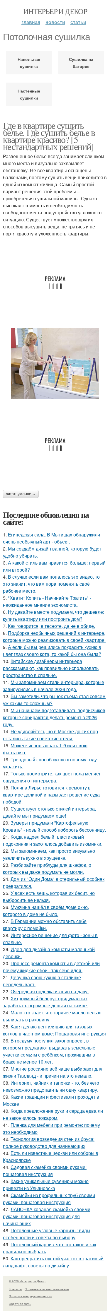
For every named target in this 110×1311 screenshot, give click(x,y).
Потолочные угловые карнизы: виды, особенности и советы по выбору (47, 1234)
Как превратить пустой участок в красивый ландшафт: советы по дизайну (53, 1262)
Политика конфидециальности (30, 1296)
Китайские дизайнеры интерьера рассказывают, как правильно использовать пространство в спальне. (51, 668)
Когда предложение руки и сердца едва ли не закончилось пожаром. (53, 1114)
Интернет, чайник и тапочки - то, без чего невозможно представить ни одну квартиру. (51, 1086)
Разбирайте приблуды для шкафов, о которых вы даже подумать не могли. (47, 868)
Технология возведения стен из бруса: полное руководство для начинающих (48, 1142)
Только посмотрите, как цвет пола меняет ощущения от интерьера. (52, 777)
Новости (55, 22)
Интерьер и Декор (55, 11)
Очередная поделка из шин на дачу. (50, 991)
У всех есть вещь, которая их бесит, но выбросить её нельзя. (49, 896)
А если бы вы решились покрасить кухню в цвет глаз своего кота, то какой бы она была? (52, 650)
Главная (30, 22)
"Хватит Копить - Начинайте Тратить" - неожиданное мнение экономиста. (47, 601)
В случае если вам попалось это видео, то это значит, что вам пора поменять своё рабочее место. (51, 583)
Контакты (15, 1289)
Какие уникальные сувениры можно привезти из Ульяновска (46, 1185)
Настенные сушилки (29, 94)
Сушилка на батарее (81, 62)
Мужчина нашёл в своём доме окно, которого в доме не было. (46, 910)
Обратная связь (20, 1304)
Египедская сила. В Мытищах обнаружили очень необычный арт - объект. (51, 538)
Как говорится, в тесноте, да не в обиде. (51, 626)
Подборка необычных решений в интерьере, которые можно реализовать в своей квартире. (54, 636)
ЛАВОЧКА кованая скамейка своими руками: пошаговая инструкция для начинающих (46, 1216)
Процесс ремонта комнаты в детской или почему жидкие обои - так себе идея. (51, 967)
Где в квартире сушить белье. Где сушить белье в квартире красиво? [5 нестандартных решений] (49, 136)
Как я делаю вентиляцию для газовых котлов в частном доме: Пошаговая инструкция (54, 1030)
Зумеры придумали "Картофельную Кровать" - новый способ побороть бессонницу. (54, 826)
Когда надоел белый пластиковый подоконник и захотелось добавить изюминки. (52, 840)
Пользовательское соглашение (47, 1289)
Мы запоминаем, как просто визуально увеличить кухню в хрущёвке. (49, 854)
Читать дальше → (20, 494)
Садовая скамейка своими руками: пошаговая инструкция (45, 1170)
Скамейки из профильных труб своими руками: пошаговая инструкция (49, 1199)
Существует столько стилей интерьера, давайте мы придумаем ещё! (49, 812)
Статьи (78, 22)
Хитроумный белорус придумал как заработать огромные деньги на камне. (45, 1002)
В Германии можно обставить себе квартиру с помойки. (45, 924)
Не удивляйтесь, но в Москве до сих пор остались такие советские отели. (50, 735)
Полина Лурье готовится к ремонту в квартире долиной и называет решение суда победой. (51, 794)
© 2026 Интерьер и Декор (27, 1281)
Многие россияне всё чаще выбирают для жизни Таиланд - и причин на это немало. (52, 1072)
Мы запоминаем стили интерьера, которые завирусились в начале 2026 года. (53, 686)
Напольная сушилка (29, 62)
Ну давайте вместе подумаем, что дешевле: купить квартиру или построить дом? (53, 615)
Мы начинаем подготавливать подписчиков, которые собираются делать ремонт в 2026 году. (54, 717)
